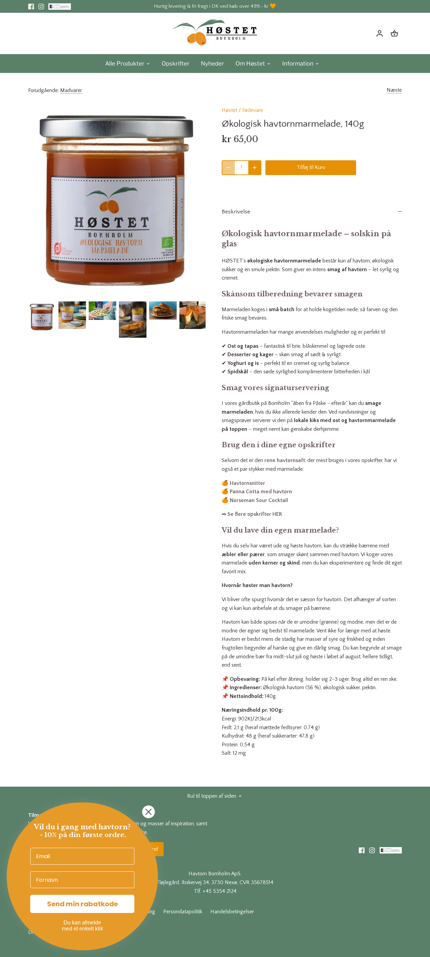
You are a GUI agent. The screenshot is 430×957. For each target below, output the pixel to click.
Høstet (229, 110)
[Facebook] (31, 6)
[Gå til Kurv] (394, 33)
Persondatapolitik (182, 912)
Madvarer (71, 90)
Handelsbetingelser (232, 912)
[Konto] (379, 33)
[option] (42, 316)
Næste (394, 90)
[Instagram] (41, 6)
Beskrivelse (236, 212)
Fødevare (252, 110)
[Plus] (254, 168)
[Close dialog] (148, 812)
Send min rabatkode (82, 904)
